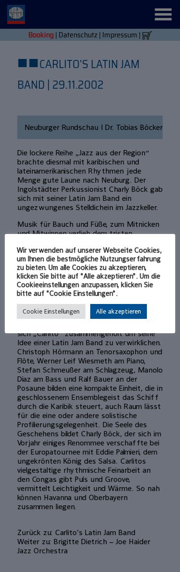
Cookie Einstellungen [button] (51, 311)
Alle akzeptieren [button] (118, 311)
